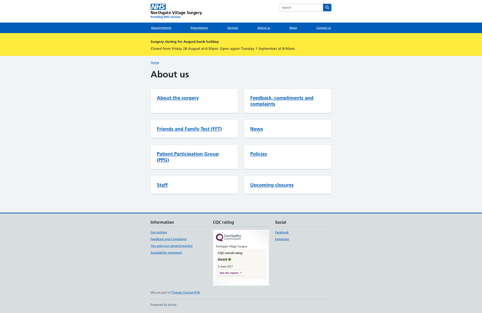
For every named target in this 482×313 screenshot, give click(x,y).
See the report (229, 272)
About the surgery (178, 98)
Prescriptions (199, 28)
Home (155, 62)
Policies (258, 154)
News (293, 28)
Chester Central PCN (186, 292)
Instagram (282, 239)
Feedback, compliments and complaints (281, 101)
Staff (162, 185)
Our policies (159, 232)
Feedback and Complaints (169, 239)
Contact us (323, 28)
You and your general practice (172, 246)
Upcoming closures (272, 185)
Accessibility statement (166, 253)
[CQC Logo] (228, 238)
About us (263, 28)
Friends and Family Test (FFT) (189, 129)
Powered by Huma (163, 305)
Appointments (161, 28)
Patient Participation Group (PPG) (188, 157)
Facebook (282, 232)
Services (232, 28)
